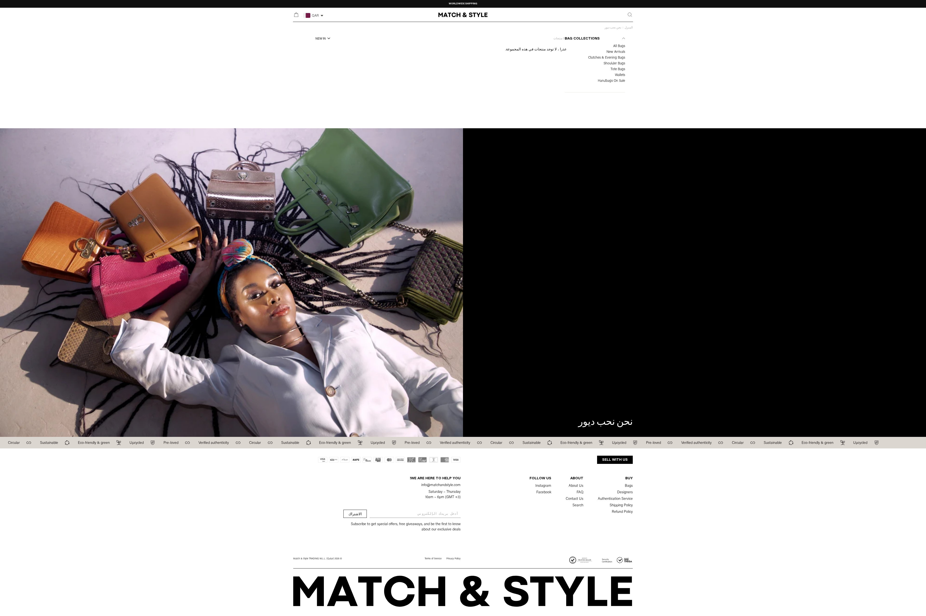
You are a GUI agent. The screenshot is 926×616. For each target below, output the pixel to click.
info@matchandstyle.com (441, 485)
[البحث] (630, 15)
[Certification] (617, 560)
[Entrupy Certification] (580, 560)
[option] (463, 3)
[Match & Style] (463, 15)
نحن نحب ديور (613, 27)
